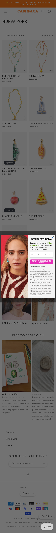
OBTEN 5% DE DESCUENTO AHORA (41, 262)
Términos (39, 294)
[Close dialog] (53, 237)
